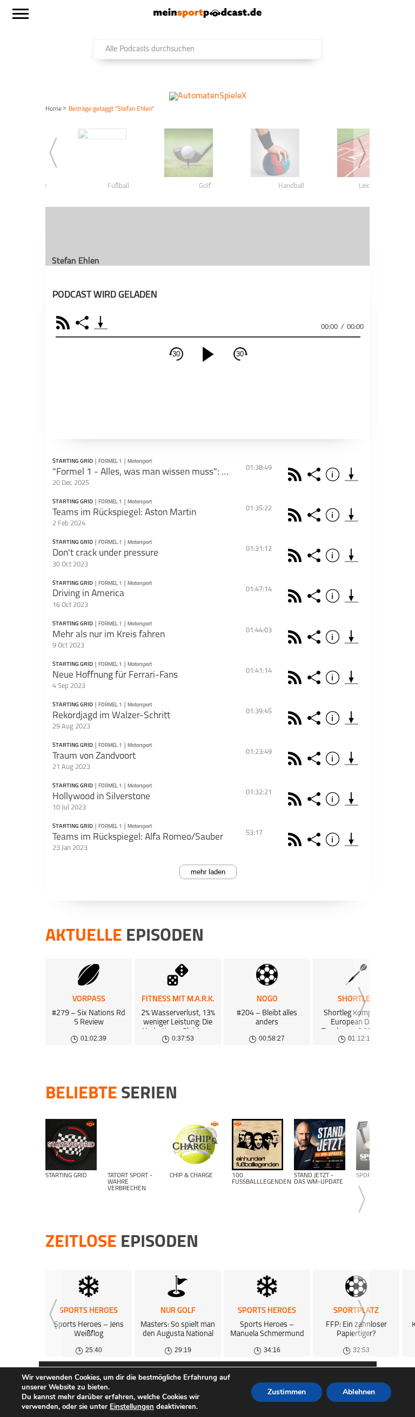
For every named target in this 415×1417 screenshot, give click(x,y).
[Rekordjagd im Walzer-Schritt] (351, 718)
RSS (64, 323)
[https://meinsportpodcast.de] (207, 15)
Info (334, 474)
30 (176, 354)
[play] (208, 354)
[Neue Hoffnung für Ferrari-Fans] (351, 677)
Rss (296, 474)
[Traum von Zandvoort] (351, 758)
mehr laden (208, 872)
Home (53, 109)
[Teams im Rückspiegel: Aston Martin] (351, 515)
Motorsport (140, 461)
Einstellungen (132, 1407)
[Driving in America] (351, 596)
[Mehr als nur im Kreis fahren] (351, 637)
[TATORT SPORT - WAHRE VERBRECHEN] (133, 1144)
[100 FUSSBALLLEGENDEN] (257, 1144)
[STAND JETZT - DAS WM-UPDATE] (319, 1144)
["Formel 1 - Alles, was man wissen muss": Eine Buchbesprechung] (351, 474)
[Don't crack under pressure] (351, 555)
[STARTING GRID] (71, 1144)
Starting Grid (72, 461)
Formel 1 (110, 461)
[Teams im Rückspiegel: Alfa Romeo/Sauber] (351, 839)
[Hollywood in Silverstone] (351, 799)
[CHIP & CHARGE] (195, 1144)
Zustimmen (286, 1392)
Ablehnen (359, 1392)
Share (83, 323)
